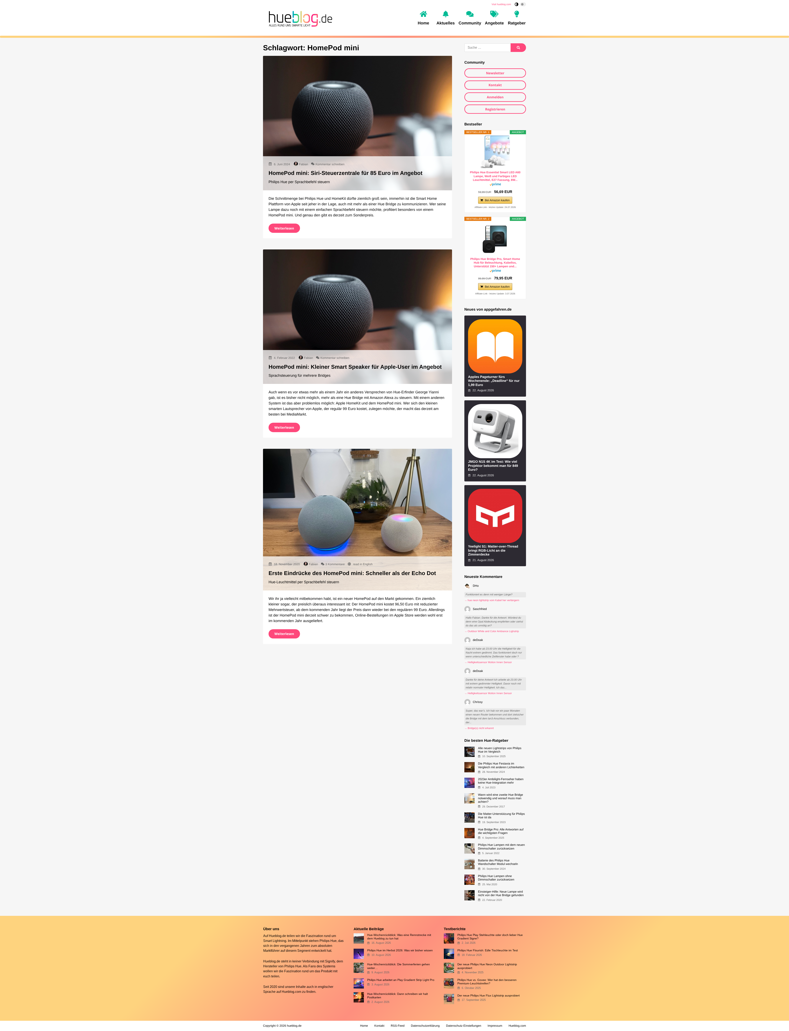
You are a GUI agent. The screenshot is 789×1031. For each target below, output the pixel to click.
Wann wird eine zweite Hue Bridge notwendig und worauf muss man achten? (500, 798)
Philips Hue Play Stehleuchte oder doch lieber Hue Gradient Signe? (490, 936)
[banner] (299, 18)
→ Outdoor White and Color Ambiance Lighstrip (491, 631)
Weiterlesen (284, 228)
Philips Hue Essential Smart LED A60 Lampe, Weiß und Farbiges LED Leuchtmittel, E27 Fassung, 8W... (495, 176)
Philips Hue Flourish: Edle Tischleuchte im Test (487, 950)
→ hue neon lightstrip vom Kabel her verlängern (491, 600)
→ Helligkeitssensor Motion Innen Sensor (488, 662)
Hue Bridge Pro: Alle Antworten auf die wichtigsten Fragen (501, 831)
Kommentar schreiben (329, 164)
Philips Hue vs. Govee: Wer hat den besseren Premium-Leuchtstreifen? (487, 981)
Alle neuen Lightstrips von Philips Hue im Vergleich (499, 750)
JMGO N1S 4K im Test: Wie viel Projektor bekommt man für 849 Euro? (493, 466)
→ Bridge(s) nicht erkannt (479, 728)
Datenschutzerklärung (425, 1026)
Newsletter (495, 73)
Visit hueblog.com (501, 4)
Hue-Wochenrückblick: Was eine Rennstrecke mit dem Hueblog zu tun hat (399, 936)
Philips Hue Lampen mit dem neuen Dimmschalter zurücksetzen (501, 846)
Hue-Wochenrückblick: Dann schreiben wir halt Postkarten (397, 995)
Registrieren (495, 109)
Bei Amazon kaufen (497, 200)
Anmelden (495, 97)
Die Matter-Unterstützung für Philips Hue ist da (501, 815)
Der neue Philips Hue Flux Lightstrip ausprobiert (488, 995)
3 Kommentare (335, 564)
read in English (363, 564)
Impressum (495, 1026)
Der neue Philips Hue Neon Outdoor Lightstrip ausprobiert (487, 966)
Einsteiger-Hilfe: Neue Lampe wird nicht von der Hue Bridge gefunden (501, 893)
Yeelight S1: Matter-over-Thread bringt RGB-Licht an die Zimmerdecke (493, 550)
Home (364, 1026)
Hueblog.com (291, 991)
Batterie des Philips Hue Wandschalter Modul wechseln (498, 862)
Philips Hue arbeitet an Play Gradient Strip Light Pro (400, 980)
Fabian (303, 164)
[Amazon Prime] (495, 185)
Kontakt (495, 85)
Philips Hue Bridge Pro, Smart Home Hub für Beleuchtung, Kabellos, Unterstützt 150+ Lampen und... (495, 262)
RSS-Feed (398, 1026)
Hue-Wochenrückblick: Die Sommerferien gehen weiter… (398, 966)
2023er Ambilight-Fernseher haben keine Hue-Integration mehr (501, 781)
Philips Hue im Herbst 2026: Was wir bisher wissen (400, 950)
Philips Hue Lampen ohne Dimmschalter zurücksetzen (496, 878)
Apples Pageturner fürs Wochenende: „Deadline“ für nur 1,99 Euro (494, 381)
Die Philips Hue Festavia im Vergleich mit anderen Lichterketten (501, 765)
